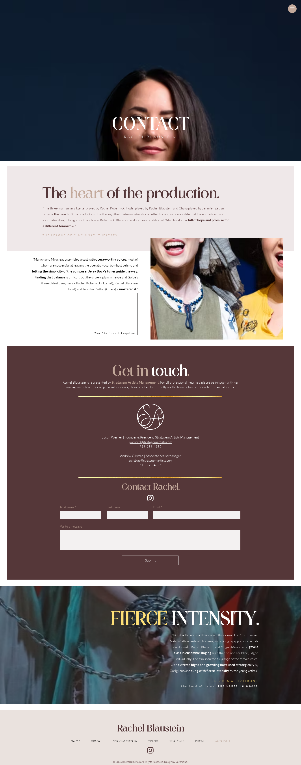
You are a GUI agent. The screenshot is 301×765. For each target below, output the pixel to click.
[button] (292, 8)
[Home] (150, 498)
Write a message (71, 526)
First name (68, 507)
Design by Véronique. (176, 761)
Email (157, 507)
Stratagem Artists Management (135, 382)
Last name (113, 507)
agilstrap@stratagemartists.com (150, 460)
